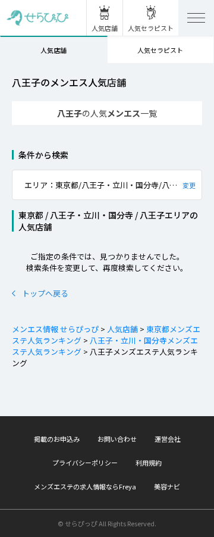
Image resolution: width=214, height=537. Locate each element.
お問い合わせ (117, 439)
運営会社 (168, 439)
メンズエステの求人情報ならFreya (85, 486)
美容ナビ (167, 486)
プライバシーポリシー (85, 462)
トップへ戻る (45, 293)
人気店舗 (53, 50)
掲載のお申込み (57, 439)
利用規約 (149, 462)
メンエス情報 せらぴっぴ (55, 329)
